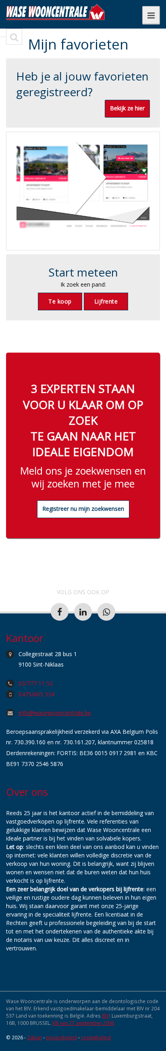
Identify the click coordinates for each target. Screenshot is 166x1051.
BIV (105, 1015)
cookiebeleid (96, 1037)
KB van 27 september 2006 (83, 1023)
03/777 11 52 (36, 683)
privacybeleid (61, 1037)
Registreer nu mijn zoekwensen (83, 508)
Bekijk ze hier (127, 108)
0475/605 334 (36, 694)
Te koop (60, 301)
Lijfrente (106, 301)
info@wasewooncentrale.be (55, 712)
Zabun (34, 1037)
